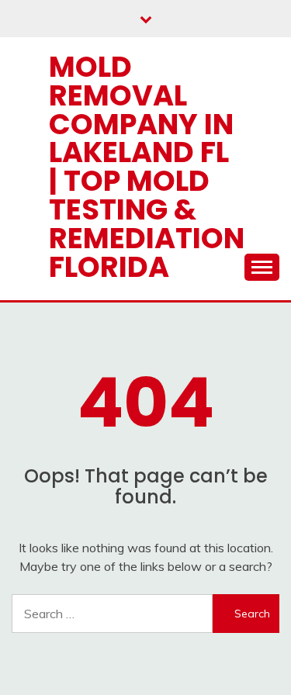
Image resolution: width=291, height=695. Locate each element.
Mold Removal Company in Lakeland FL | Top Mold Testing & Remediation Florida (146, 167)
